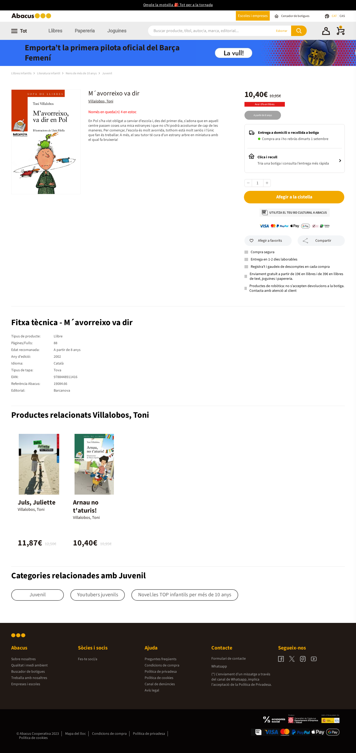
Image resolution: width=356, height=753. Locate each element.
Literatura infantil (49, 73)
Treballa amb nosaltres (29, 678)
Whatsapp (219, 666)
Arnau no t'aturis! (86, 506)
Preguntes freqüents (160, 659)
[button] (326, 32)
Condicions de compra (162, 665)
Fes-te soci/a (87, 659)
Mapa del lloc (75, 733)
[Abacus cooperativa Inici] (32, 18)
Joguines (116, 30)
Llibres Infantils (21, 73)
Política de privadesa (161, 671)
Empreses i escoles (25, 684)
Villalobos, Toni (100, 101)
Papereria (85, 30)
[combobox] (203, 31)
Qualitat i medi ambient (29, 665)
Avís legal (152, 690)
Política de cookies (159, 678)
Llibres (55, 30)
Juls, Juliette (37, 502)
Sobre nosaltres (23, 659)
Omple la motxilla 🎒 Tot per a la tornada (178, 5)
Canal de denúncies (160, 684)
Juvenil (107, 73)
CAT (334, 16)
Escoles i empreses (253, 16)
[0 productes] (340, 34)
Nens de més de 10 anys (81, 73)
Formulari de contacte (228, 658)
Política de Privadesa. (255, 684)
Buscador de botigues (28, 671)
